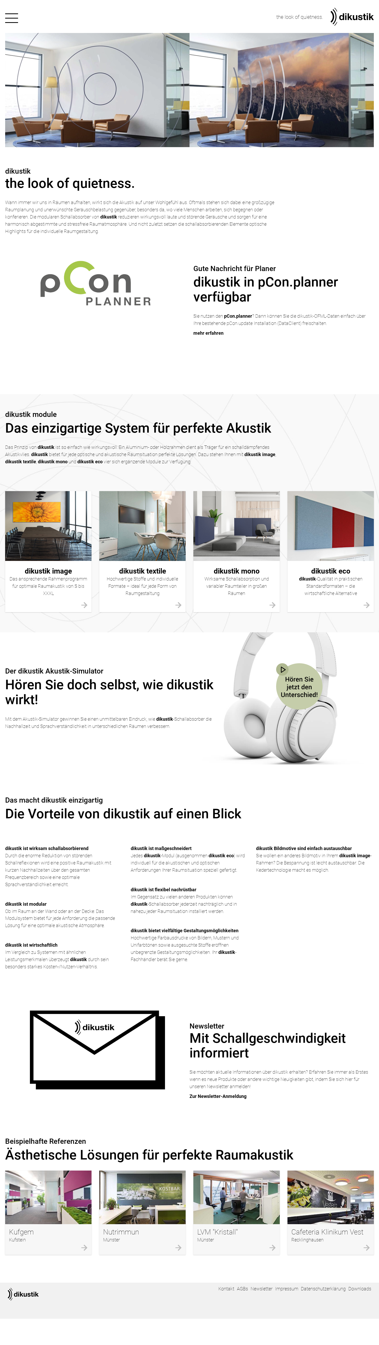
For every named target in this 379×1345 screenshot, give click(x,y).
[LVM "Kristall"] (236, 1197)
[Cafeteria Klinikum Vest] (330, 1197)
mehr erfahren (208, 333)
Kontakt (226, 1288)
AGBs (242, 1288)
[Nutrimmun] (142, 1197)
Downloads (359, 1288)
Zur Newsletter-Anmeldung (218, 1096)
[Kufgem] (48, 1197)
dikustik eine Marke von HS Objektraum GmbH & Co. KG (23, 1294)
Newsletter (262, 1288)
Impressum (286, 1288)
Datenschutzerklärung (323, 1288)
